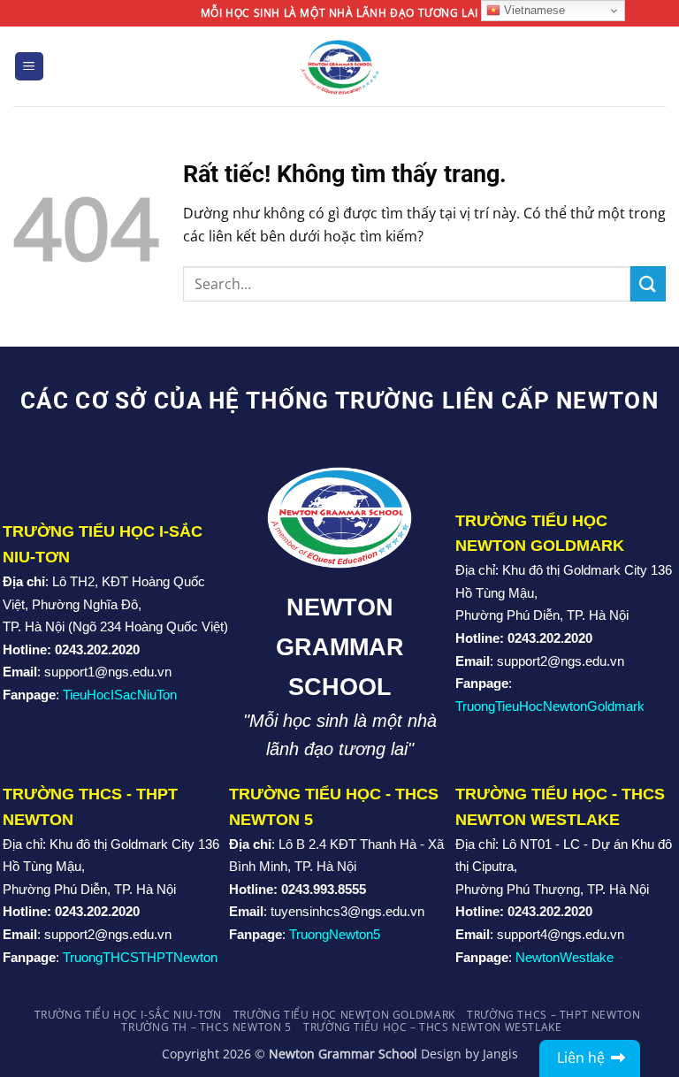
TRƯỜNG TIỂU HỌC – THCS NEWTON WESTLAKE (432, 1027)
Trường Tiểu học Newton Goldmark (344, 1014)
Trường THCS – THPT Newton (553, 1014)
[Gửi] (648, 283)
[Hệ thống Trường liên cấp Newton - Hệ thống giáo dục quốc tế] (340, 66)
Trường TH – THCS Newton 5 (206, 1027)
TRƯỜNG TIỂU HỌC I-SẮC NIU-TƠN (128, 1014)
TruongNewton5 (334, 934)
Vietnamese (532, 10)
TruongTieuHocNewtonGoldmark (550, 706)
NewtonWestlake (564, 957)
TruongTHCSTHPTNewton (140, 957)
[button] (29, 66)
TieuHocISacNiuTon (120, 694)
